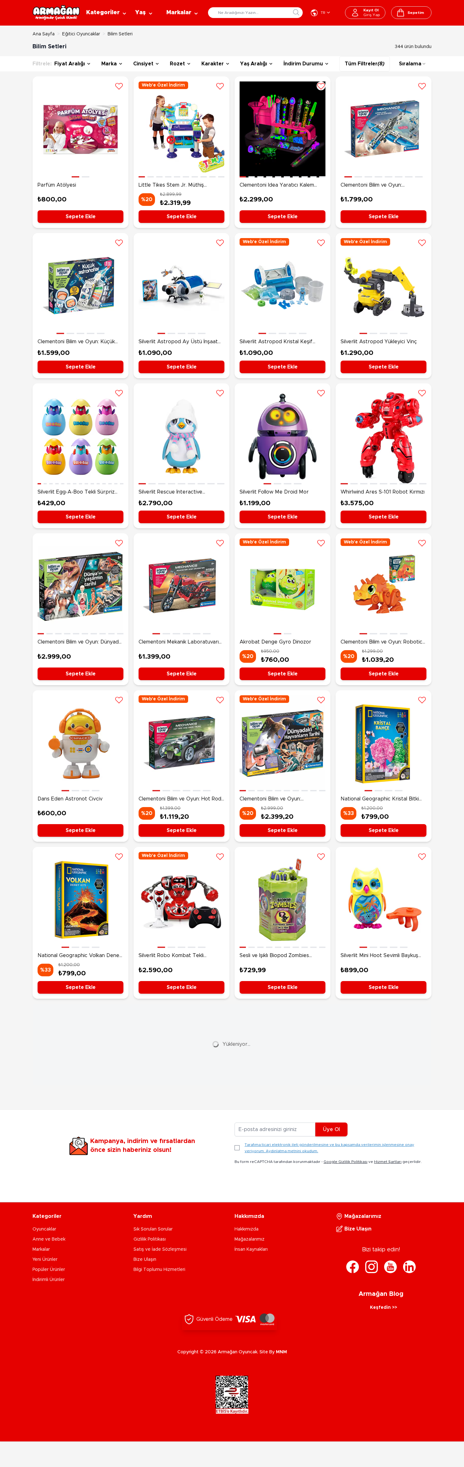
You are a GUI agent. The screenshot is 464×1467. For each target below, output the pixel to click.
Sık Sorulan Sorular (153, 1229)
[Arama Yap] (296, 12)
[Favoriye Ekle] (119, 85)
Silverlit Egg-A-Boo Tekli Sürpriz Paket (76, 492)
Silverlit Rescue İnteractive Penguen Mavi (170, 492)
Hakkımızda (247, 1229)
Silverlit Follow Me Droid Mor (274, 491)
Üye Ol (331, 1129)
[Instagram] (371, 1266)
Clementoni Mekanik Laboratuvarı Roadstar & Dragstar (179, 642)
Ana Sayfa (44, 34)
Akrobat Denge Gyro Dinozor (275, 641)
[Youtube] (390, 1266)
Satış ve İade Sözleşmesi (160, 1249)
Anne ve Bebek (49, 1239)
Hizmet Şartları (388, 1162)
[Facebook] (352, 1266)
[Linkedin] (409, 1266)
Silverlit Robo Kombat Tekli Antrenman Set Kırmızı (171, 956)
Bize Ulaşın (145, 1259)
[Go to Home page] (56, 12)
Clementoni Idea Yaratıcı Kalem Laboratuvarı (277, 186)
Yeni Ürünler (45, 1259)
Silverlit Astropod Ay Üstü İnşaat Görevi (178, 342)
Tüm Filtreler (364, 63)
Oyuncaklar (44, 1229)
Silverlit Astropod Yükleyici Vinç (379, 341)
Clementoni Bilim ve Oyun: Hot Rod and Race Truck (180, 799)
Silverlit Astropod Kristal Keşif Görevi (276, 342)
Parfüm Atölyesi (57, 185)
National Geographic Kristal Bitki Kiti (380, 799)
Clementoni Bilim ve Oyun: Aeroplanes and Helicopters (375, 186)
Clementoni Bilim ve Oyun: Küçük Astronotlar (76, 342)
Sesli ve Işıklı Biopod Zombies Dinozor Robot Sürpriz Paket (274, 956)
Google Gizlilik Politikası (345, 1162)
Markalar (41, 1249)
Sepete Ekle (81, 216)
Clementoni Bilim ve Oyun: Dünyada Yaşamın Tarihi (80, 642)
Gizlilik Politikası (150, 1239)
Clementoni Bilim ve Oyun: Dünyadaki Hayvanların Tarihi (274, 799)
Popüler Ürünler (49, 1269)
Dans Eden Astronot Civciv (70, 798)
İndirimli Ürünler (49, 1280)
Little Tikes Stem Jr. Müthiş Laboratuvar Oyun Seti (171, 186)
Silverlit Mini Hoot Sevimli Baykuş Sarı (379, 956)
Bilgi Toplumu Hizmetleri (159, 1269)
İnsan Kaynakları (251, 1249)
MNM (281, 1352)
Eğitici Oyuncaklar (81, 34)
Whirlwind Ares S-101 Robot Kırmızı (383, 491)
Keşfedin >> (383, 1307)
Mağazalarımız (250, 1239)
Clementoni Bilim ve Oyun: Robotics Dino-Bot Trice (383, 642)
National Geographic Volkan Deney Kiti (80, 956)
